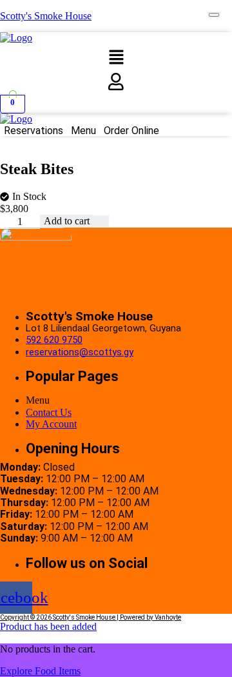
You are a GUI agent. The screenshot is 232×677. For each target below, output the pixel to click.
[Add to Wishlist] (101, 221)
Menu (83, 131)
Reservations (33, 131)
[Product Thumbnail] (214, 15)
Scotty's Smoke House (46, 15)
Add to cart (67, 220)
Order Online (131, 131)
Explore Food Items (40, 670)
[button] (116, 58)
